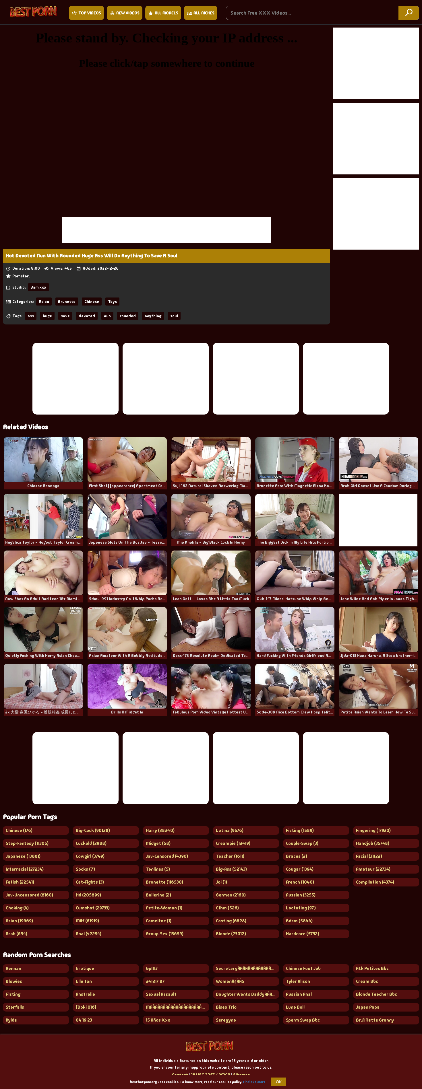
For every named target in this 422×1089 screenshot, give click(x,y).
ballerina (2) (158, 895)
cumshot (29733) (93, 908)
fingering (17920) (373, 830)
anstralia (85, 994)
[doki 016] (86, 1007)
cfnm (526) (227, 908)
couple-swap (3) (302, 843)
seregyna (226, 1020)
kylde (11, 1020)
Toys (112, 301)
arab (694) (16, 934)
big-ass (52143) (231, 869)
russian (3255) (300, 895)
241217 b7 (155, 981)
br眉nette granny (375, 1020)
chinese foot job (303, 968)
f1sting (13, 994)
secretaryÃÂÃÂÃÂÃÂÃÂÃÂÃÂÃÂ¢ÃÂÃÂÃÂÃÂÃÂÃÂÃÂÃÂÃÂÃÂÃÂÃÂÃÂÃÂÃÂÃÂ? (247, 968)
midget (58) (158, 843)
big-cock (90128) (93, 830)
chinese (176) (19, 830)
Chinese (91, 301)
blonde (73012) (231, 934)
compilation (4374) (375, 882)
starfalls (15, 1007)
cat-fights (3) (90, 882)
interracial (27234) (25, 869)
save (65, 315)
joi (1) (221, 882)
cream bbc (367, 981)
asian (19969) (19, 921)
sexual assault (161, 994)
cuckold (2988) (91, 843)
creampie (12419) (233, 843)
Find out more (254, 1082)
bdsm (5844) (299, 921)
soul (174, 315)
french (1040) (300, 882)
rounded (128, 315)
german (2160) (231, 895)
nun (107, 315)
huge (47, 315)
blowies (14, 981)
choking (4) (17, 908)
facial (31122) (369, 856)
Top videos (89, 12)
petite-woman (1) (164, 908)
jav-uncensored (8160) (29, 895)
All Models (166, 12)
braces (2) (296, 856)
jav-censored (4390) (167, 856)
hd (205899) (88, 895)
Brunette (67, 301)
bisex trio (226, 1007)
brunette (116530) (164, 882)
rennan (13, 968)
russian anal (299, 994)
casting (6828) (231, 921)
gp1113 (152, 968)
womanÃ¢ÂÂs (230, 981)
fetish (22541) (20, 882)
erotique (85, 968)
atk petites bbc (372, 968)
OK (279, 1082)
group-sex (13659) (164, 934)
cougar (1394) (299, 869)
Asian (44, 301)
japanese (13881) (23, 856)
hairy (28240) (160, 830)
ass (31, 315)
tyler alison (298, 981)
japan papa (368, 1007)
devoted (87, 315)
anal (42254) (88, 934)
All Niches (203, 12)
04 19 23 (84, 1020)
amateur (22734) (373, 869)
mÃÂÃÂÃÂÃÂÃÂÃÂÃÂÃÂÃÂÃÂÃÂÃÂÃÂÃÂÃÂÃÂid (177, 1007)
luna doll (295, 1007)
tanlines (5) (158, 869)
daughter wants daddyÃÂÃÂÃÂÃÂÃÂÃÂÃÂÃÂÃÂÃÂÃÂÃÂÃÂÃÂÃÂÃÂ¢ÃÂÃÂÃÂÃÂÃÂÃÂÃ (247, 994)
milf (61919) (87, 921)
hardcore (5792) (302, 934)
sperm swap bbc (303, 1020)
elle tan (84, 981)
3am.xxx (38, 287)
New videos (128, 12)
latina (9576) (229, 830)
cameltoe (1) (158, 921)
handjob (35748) (372, 843)
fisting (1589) (300, 830)
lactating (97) (301, 908)
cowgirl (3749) (90, 856)
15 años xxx (158, 1020)
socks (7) (85, 869)
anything (153, 315)
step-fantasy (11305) (27, 843)
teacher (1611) (230, 856)
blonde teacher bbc (376, 994)
